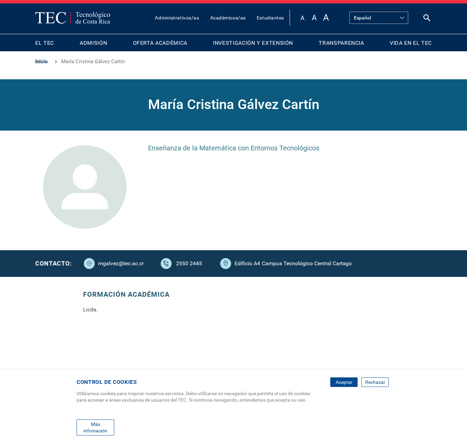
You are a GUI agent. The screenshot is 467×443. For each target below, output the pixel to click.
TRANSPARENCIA (341, 43)
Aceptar (344, 382)
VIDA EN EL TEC (411, 43)
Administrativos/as (177, 18)
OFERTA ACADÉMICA (160, 43)
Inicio (41, 61)
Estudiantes (270, 18)
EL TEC (44, 43)
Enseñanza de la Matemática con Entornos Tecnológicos (233, 148)
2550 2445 (189, 263)
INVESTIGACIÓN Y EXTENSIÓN (253, 43)
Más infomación (95, 427)
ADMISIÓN (93, 43)
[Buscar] (427, 19)
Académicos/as (228, 18)
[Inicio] (72, 18)
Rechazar (375, 382)
